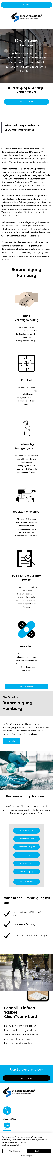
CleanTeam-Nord (11, 697)
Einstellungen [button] (26, 1155)
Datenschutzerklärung (13, 1145)
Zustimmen (39, 1151)
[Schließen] (50, 1137)
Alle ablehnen (14, 1151)
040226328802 (9, 1119)
